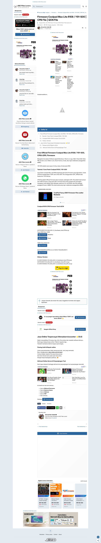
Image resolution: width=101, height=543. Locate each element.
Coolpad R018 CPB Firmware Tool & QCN (53, 138)
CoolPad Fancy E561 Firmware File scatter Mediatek (68, 194)
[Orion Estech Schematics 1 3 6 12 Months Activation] (68, 489)
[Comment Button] (82, 27)
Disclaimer (41, 534)
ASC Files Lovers (42, 1)
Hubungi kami (49, 399)
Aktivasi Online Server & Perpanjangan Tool (54, 147)
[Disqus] (62, 457)
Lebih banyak (83, 481)
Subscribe (26, 148)
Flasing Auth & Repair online (50, 145)
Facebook (54, 418)
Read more (22, 74)
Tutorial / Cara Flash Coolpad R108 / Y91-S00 (54, 136)
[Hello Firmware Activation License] (56, 489)
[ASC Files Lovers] (15, 6)
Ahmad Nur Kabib (45, 27)
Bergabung (26, 126)
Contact (55, 534)
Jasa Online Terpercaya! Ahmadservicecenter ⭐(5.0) (55, 143)
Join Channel (26, 170)
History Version (46, 140)
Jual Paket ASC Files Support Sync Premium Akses (80, 499)
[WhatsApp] (57, 407)
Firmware (49, 403)
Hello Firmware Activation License (56, 499)
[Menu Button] (86, 6)
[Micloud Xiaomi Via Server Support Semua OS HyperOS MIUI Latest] (43, 489)
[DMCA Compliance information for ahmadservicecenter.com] (50, 541)
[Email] (60, 407)
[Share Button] (85, 27)
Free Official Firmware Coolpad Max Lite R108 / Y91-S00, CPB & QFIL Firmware (61, 134)
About (60, 534)
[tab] (60, 202)
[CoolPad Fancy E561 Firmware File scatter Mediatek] (45, 196)
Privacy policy (49, 534)
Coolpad (43, 403)
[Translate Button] (83, 6)
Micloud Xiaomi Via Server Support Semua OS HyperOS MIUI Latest (43, 499)
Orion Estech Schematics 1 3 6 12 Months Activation (68, 499)
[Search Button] (33, 6)
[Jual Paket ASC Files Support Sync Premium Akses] (80, 489)
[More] (64, 407)
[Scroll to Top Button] (50, 530)
